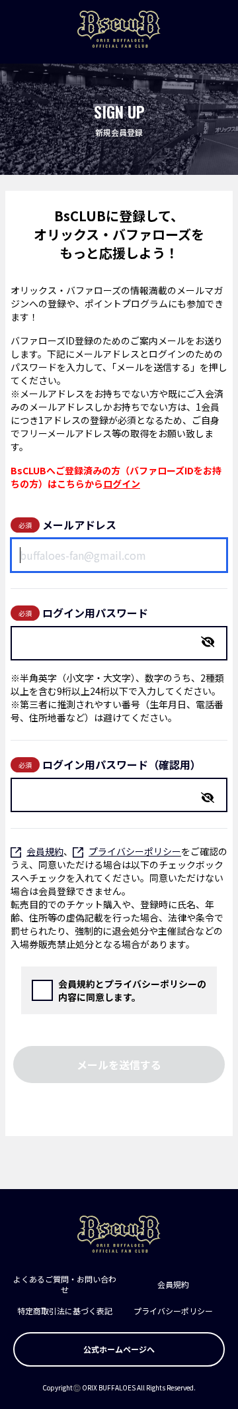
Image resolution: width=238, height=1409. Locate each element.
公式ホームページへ (119, 1349)
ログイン (121, 483)
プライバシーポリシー (135, 851)
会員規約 (44, 851)
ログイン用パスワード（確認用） (121, 764)
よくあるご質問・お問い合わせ (64, 1284)
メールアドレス (79, 525)
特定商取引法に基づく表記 (64, 1310)
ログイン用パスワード (95, 613)
